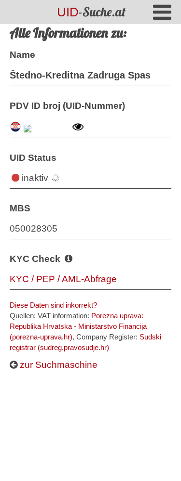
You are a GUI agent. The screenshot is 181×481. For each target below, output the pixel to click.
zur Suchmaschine (57, 365)
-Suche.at (91, 12)
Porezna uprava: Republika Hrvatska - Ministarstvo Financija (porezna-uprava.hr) (78, 326)
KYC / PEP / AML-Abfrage (63, 279)
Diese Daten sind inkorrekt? (53, 305)
